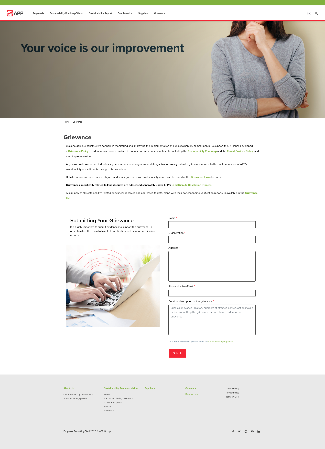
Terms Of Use (232, 396)
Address (173, 248)
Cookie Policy (232, 388)
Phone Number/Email (180, 286)
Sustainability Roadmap (202, 151)
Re (187, 394)
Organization (176, 233)
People (107, 406)
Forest (107, 394)
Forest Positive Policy (240, 151)
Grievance (161, 13)
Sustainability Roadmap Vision (66, 13)
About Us (68, 388)
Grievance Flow (200, 177)
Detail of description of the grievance (190, 301)
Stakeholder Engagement (75, 398)
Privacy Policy (232, 392)
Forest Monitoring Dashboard (119, 398)
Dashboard (125, 13)
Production (109, 410)
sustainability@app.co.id (220, 341)
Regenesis (38, 13)
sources (193, 394)
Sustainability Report (100, 13)
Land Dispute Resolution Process (192, 185)
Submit (177, 353)
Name (171, 218)
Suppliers (143, 13)
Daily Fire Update (114, 402)
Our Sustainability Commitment (78, 394)
